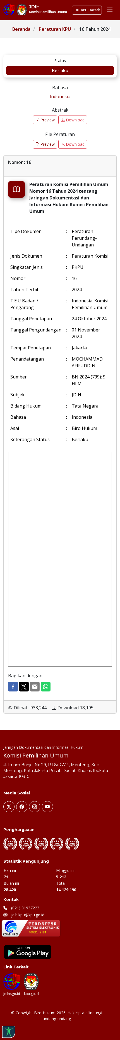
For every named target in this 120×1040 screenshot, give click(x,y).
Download (75, 120)
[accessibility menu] (8, 1032)
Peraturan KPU (55, 29)
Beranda (21, 29)
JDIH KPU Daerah (87, 10)
